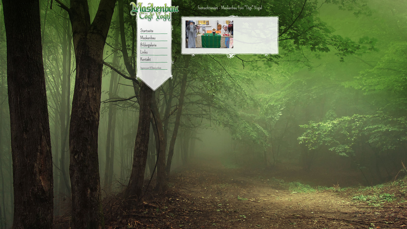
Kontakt (145, 59)
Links (144, 52)
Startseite (146, 30)
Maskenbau (147, 37)
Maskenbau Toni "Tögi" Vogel (155, 13)
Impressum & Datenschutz (150, 67)
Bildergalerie (148, 45)
